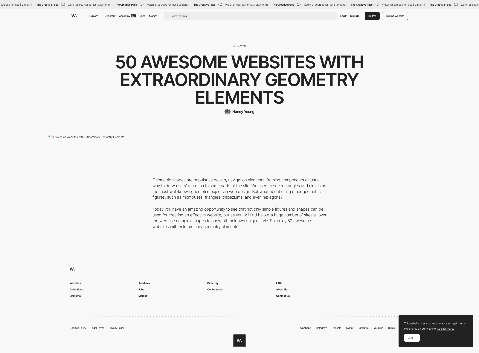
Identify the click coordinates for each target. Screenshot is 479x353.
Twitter (349, 327)
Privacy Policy (116, 327)
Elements (75, 295)
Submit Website (395, 15)
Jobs (142, 15)
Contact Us (283, 295)
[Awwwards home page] (239, 340)
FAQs (279, 283)
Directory (110, 15)
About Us (281, 289)
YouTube (378, 327)
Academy (127, 15)
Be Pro (372, 15)
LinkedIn (336, 327)
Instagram (321, 327)
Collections (76, 289)
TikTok (391, 327)
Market (153, 15)
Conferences (215, 289)
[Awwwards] (74, 15)
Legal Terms (97, 327)
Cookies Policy (78, 327)
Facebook (363, 327)
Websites (75, 283)
